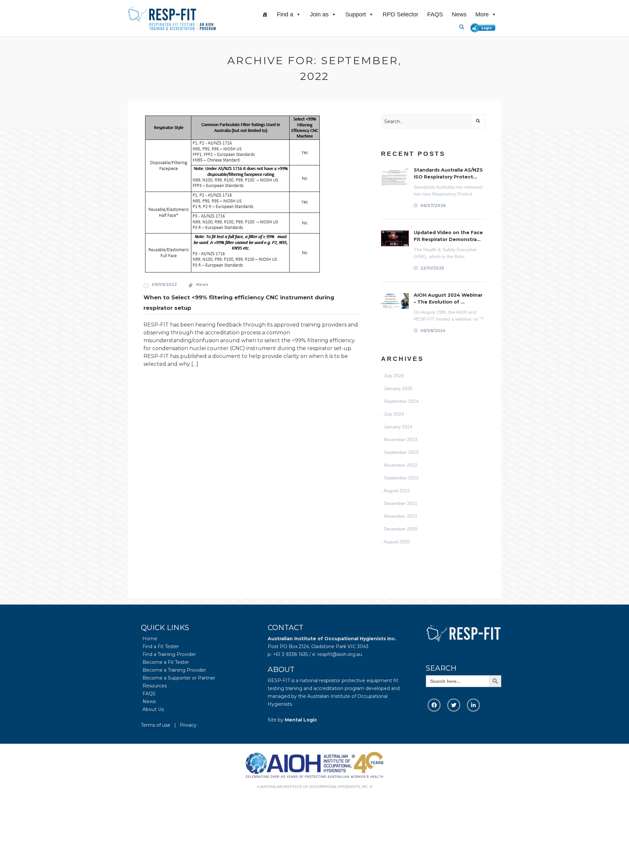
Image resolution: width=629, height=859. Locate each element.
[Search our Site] (464, 26)
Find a (285, 14)
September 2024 (401, 401)
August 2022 (397, 490)
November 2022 (400, 465)
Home (150, 639)
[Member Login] (484, 27)
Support (355, 14)
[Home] (265, 14)
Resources (155, 686)
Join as (319, 14)
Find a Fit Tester (161, 646)
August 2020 (397, 541)
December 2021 (400, 503)
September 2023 (401, 452)
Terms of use (155, 725)
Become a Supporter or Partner (179, 678)
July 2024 (394, 414)
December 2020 (400, 529)
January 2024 (398, 426)
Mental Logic (301, 720)
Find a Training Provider (169, 654)
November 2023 (400, 439)
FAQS (435, 14)
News (459, 14)
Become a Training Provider (174, 670)
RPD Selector (400, 14)
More (482, 14)
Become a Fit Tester (166, 662)
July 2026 (394, 375)
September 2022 (401, 477)
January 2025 (398, 388)
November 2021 (400, 516)
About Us (153, 709)
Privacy (188, 725)
